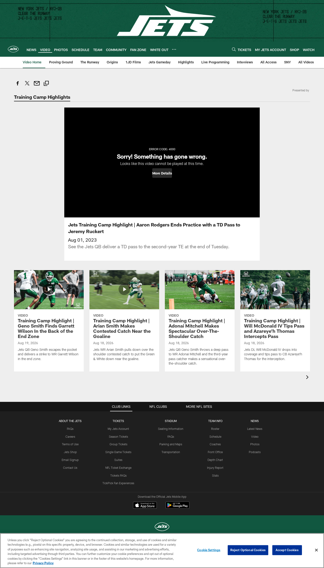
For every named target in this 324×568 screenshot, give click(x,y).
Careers (70, 436)
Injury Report (215, 467)
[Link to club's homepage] (13, 49)
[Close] (316, 550)
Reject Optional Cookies (248, 550)
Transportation (171, 452)
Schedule (215, 436)
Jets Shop (70, 452)
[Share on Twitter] (27, 86)
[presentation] (308, 377)
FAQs (70, 428)
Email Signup (70, 459)
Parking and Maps (170, 444)
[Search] (234, 49)
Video (255, 436)
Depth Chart (215, 459)
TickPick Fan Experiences (118, 483)
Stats (215, 475)
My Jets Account (118, 428)
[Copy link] (46, 84)
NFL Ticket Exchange (118, 467)
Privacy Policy (43, 563)
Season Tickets (118, 436)
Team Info (215, 420)
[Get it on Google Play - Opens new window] (177, 507)
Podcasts (255, 452)
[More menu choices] (174, 49)
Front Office (215, 452)
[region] (162, 550)
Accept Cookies (287, 550)
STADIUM (171, 420)
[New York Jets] (162, 527)
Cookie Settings (208, 550)
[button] (162, 173)
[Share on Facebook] (18, 86)
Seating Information (170, 428)
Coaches (215, 444)
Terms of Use (70, 444)
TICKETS (118, 420)
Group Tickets (118, 444)
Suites (118, 459)
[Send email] (37, 86)
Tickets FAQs (118, 475)
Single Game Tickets (118, 452)
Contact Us (70, 467)
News (255, 420)
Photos (254, 444)
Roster (215, 428)
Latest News (254, 428)
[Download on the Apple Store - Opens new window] (145, 506)
